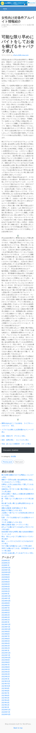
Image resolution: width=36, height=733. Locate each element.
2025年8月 (6, 577)
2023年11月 (6, 627)
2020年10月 (6, 714)
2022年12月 (6, 653)
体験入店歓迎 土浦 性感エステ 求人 (14, 508)
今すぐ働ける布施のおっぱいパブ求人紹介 (17, 546)
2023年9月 (6, 631)
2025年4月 (6, 587)
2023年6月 (6, 639)
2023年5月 (6, 641)
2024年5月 (6, 613)
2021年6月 (5, 695)
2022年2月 (6, 676)
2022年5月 (6, 669)
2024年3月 (6, 617)
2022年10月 (6, 658)
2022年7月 (6, 665)
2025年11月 (6, 570)
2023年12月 (6, 624)
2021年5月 (5, 698)
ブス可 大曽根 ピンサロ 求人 (12, 522)
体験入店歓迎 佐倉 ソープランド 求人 (15, 525)
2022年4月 (6, 672)
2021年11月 (6, 684)
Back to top (18, 728)
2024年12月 (6, 596)
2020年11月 (6, 712)
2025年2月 (6, 591)
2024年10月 (6, 601)
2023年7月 (6, 636)
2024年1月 (5, 622)
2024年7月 (6, 608)
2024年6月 (6, 610)
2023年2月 (6, 648)
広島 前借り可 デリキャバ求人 (14, 436)
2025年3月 (6, 589)
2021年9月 (5, 688)
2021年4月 (5, 700)
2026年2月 (6, 563)
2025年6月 (6, 582)
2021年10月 (6, 686)
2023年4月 (6, 643)
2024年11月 (6, 598)
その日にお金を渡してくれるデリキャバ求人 (18, 553)
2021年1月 (5, 707)
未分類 (13, 456)
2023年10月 (6, 629)
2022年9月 (6, 660)
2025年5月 (6, 584)
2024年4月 (6, 615)
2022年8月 (6, 662)
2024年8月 (6, 605)
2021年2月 (5, 705)
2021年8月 (5, 691)
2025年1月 (5, 594)
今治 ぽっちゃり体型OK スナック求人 (16, 444)
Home (5, 9)
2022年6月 (6, 667)
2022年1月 (5, 679)
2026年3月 (6, 560)
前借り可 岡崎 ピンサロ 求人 (12, 510)
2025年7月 (6, 579)
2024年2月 (6, 620)
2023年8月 (6, 634)
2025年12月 (6, 568)
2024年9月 (6, 603)
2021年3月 (5, 703)
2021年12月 (6, 681)
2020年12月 (6, 710)
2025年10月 (6, 572)
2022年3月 (6, 674)
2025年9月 (6, 575)
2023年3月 (6, 646)
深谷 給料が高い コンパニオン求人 (15, 440)
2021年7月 (5, 693)
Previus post (7, 462)
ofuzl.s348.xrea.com (20, 55)
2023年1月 (5, 650)
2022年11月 (6, 655)
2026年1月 (5, 565)
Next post (19, 462)
